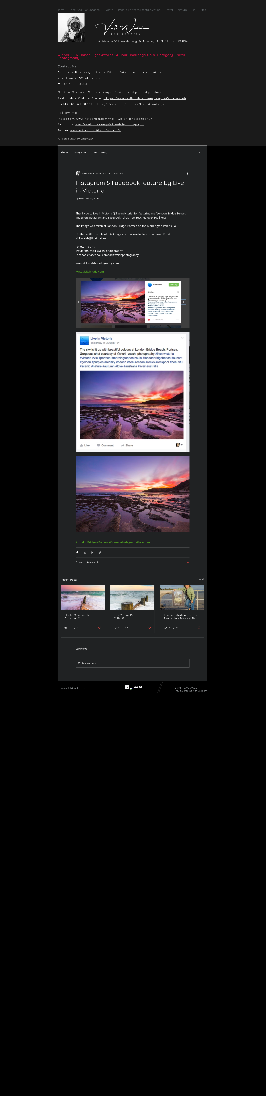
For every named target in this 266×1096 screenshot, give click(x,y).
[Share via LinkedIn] (92, 552)
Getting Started (80, 152)
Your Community (100, 152)
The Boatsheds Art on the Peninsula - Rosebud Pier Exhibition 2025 (180, 616)
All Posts (64, 152)
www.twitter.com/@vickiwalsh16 (95, 130)
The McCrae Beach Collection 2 (76, 616)
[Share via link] (99, 552)
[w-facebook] (131, 689)
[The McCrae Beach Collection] (132, 597)
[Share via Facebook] (77, 552)
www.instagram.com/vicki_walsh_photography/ (114, 118)
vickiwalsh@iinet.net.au (81, 78)
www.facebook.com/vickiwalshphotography (110, 124)
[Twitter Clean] (140, 687)
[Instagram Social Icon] (127, 687)
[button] (200, 152)
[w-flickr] (136, 687)
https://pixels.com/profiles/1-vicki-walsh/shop (133, 104)
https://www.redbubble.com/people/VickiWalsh (145, 98)
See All (200, 579)
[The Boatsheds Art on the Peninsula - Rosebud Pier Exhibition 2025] (182, 597)
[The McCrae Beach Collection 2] (83, 597)
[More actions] (187, 173)
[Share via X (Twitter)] (84, 552)
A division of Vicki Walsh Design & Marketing (127, 41)
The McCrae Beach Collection (126, 616)
